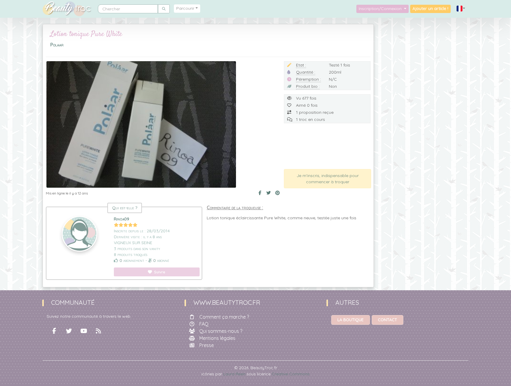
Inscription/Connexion (381, 8)
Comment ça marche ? (224, 317)
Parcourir (185, 8)
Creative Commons (291, 374)
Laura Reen (234, 374)
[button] (461, 8)
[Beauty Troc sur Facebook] (54, 331)
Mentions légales (217, 338)
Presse (206, 345)
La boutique (350, 319)
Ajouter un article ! (430, 8)
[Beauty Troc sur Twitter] (69, 331)
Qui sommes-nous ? (220, 331)
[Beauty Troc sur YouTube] (83, 331)
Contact (387, 319)
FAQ (203, 324)
